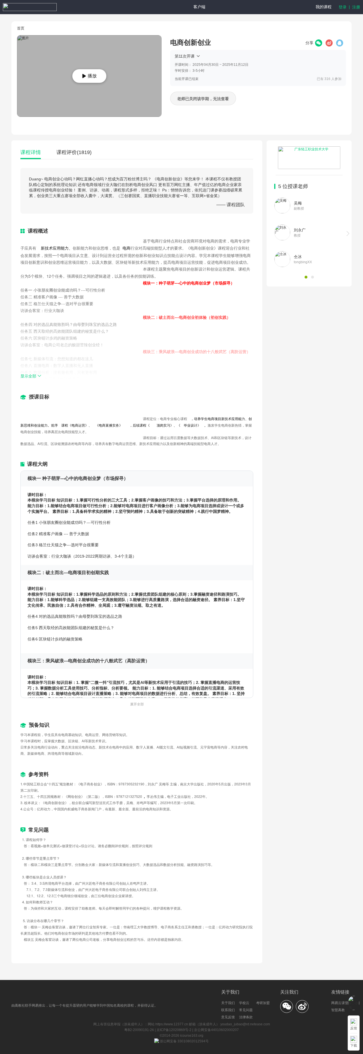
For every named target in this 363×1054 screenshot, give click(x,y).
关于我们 (228, 1003)
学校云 (244, 1003)
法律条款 (246, 1017)
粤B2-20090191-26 (139, 1030)
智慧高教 (338, 1010)
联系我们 (228, 1010)
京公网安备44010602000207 (216, 1030)
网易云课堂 (339, 1003)
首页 (20, 28)
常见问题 (246, 1010)
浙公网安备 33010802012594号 (184, 1041)
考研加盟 (263, 1003)
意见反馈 (228, 1017)
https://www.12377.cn (171, 1024)
